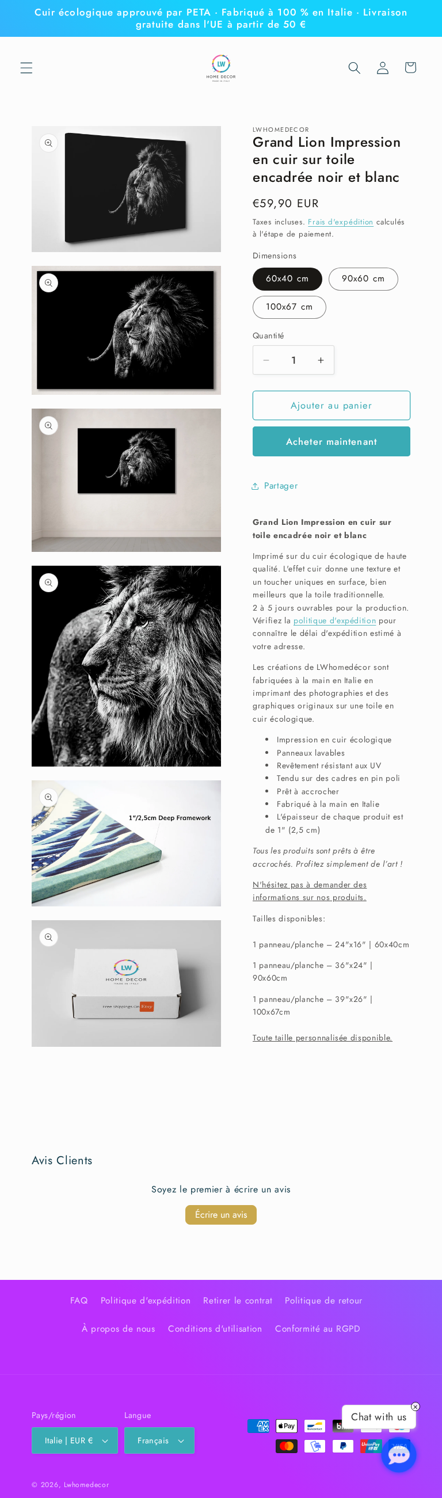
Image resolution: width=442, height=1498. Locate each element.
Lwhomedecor (86, 1485)
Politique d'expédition (146, 1300)
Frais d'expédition (341, 221)
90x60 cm (363, 278)
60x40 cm (287, 278)
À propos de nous (118, 1328)
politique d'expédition (335, 620)
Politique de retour (324, 1300)
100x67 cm (289, 306)
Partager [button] (281, 485)
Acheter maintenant (331, 441)
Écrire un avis (221, 1214)
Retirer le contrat (237, 1300)
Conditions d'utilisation (215, 1328)
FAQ (79, 1300)
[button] (26, 67)
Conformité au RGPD (317, 1328)
